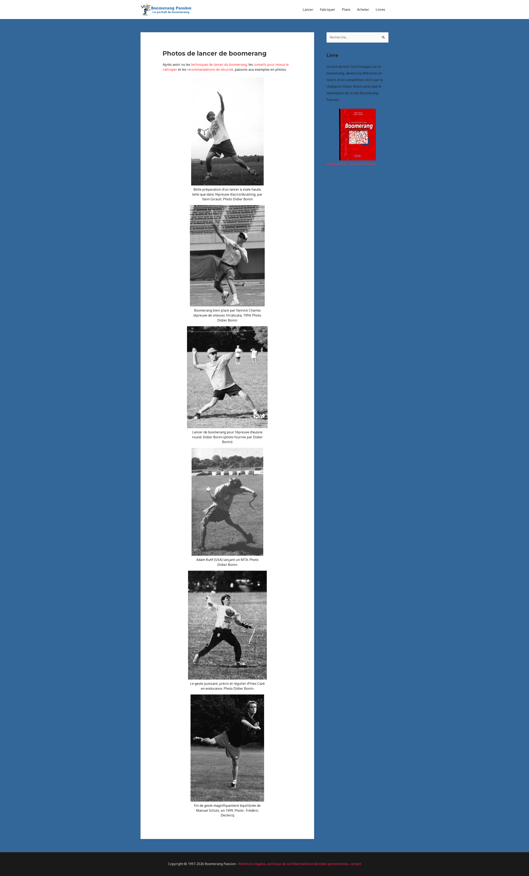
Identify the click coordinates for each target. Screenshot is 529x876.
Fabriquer (327, 9)
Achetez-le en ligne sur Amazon (350, 163)
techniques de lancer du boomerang (219, 64)
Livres (380, 9)
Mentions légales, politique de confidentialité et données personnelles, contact (300, 864)
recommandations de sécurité (210, 69)
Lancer (308, 9)
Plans (346, 9)
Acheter (363, 9)
